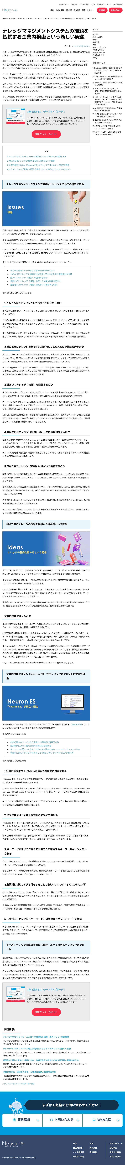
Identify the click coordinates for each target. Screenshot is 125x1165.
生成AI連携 (60, 10)
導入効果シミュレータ (104, 4)
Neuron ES (77, 724)
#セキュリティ (98, 50)
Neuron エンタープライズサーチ (14, 18)
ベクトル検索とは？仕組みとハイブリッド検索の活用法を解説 (108, 115)
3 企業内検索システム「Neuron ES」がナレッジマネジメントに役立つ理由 (38, 165)
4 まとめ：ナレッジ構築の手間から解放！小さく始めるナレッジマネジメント (39, 169)
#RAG (95, 34)
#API (95, 39)
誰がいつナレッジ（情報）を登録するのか (28, 277)
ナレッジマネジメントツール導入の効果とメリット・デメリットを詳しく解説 (37, 1048)
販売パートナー (64, 4)
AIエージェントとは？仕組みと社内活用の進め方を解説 (108, 133)
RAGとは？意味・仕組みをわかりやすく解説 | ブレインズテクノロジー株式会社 (108, 70)
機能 (52, 10)
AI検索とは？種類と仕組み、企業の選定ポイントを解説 (108, 109)
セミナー (90, 10)
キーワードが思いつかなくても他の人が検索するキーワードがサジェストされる (45, 749)
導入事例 (77, 10)
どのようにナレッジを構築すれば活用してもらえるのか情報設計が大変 (41, 274)
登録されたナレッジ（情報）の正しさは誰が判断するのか (35, 281)
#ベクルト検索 (98, 55)
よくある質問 (118, 4)
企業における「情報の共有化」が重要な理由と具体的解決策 (29, 1072)
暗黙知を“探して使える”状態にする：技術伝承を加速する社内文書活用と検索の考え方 (41, 1060)
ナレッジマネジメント (81, 46)
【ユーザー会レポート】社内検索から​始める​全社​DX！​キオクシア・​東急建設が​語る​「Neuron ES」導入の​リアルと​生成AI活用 (108, 101)
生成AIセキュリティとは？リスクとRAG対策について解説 (108, 121)
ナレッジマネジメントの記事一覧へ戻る (19, 1084)
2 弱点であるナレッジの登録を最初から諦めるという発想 (31, 160)
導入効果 (69, 10)
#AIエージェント (99, 47)
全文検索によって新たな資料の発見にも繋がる (30, 745)
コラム (93, 4)
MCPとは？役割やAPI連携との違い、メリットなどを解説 (107, 127)
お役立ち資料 (84, 4)
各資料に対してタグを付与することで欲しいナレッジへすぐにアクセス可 (41, 752)
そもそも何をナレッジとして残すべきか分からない (32, 270)
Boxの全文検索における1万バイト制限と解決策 (108, 83)
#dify (95, 57)
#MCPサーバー (99, 52)
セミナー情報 (78, 1156)
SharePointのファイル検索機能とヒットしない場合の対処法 (108, 77)
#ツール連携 (97, 37)
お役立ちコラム (33, 18)
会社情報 (74, 4)
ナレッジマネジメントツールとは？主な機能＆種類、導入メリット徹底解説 (36, 1037)
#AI (94, 44)
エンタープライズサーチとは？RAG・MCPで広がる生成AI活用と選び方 (108, 91)
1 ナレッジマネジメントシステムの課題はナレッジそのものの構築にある (37, 156)
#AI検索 (96, 42)
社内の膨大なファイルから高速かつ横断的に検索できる (34, 742)
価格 (83, 10)
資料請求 (102, 10)
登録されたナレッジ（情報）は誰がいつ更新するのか (33, 284)
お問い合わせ (115, 10)
